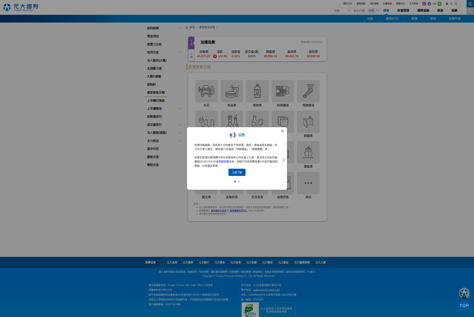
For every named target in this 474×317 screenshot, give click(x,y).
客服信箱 (223, 161)
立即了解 (237, 172)
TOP (464, 305)
